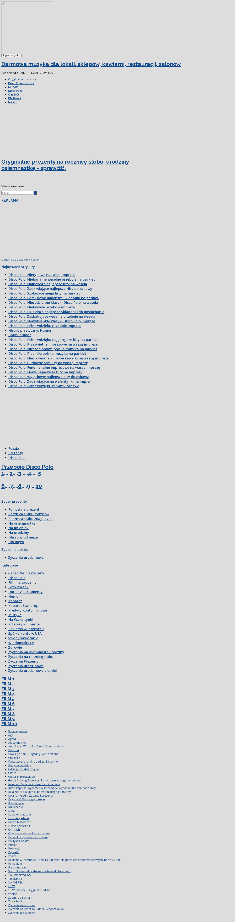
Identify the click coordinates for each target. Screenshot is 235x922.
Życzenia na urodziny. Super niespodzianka (36, 909)
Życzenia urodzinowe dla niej (32, 670)
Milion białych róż (19, 822)
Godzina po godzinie (14, 259)
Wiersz (12, 894)
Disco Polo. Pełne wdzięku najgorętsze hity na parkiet (53, 339)
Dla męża (16, 542)
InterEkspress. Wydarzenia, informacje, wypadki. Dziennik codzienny (52, 788)
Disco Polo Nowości (21, 83)
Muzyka (13, 87)
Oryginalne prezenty (22, 79)
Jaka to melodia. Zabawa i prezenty (30, 795)
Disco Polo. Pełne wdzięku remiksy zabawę (43, 386)
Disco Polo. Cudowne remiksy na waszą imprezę (48, 362)
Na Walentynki (20, 619)
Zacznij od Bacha (19, 897)
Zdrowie (15, 647)
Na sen (12, 102)
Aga (10, 735)
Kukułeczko (15, 807)
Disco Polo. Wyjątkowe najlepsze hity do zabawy (48, 376)
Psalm (12, 856)
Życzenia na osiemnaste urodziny (36, 652)
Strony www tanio (23, 638)
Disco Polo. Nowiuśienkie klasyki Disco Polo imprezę (51, 321)
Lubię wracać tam (19, 814)
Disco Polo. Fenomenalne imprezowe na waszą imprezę (54, 367)
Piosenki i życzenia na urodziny (28, 837)
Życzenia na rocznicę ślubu (30, 656)
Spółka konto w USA (25, 633)
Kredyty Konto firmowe (27, 610)
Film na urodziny (22, 582)
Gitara (12, 773)
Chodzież (14, 758)
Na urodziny (18, 532)
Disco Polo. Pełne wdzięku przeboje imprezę (44, 325)
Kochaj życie (16, 803)
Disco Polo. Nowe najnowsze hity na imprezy (45, 372)
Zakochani (15, 901)
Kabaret (15, 601)
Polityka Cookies (19, 841)
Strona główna (17, 731)
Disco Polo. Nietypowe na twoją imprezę (41, 274)
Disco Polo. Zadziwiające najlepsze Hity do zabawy (50, 288)
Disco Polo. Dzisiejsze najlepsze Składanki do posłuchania (56, 311)
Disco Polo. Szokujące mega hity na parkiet (44, 293)
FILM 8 (8, 713)
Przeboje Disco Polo (27, 467)
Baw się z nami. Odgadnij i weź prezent (33, 754)
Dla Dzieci (14, 98)
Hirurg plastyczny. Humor (30, 330)
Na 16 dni (34, 259)
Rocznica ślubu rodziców (28, 514)
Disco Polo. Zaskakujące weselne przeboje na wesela (51, 316)
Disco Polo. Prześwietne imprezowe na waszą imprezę (53, 344)
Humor (14, 596)
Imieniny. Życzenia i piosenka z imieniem (34, 784)
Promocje (14, 848)
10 (39, 486)
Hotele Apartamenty (25, 591)
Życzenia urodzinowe (26, 557)
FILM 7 (7, 708)
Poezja (13, 448)
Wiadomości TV (21, 642)
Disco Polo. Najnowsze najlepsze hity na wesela (47, 284)
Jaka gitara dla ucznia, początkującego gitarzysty (39, 792)
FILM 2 (8, 683)
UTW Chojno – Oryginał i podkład (29, 890)
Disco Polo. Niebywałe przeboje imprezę (41, 307)
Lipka (11, 811)
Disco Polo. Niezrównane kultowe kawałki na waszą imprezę (58, 358)
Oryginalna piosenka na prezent (29, 833)
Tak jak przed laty (19, 875)
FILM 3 (8, 688)
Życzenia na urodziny (21, 905)
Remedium (15, 863)
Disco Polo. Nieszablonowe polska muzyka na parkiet (52, 349)
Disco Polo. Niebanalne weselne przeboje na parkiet (51, 279)
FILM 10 (9, 723)
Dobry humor (19, 335)
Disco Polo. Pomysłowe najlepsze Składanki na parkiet (53, 298)
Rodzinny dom (17, 867)
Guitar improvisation (21, 777)
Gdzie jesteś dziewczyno (23, 769)
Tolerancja (15, 879)
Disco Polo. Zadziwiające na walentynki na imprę (49, 381)
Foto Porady (18, 587)
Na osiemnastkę (22, 523)
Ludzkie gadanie (18, 818)
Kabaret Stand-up (23, 605)
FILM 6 (8, 703)
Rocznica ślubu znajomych (30, 518)
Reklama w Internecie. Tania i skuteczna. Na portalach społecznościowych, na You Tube (64, 860)
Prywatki (13, 852)
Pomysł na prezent (23, 509)
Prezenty (15, 453)
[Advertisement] (117, 131)
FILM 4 (8, 693)
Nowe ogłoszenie (19, 826)
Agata (12, 739)
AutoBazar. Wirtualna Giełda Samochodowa (36, 746)
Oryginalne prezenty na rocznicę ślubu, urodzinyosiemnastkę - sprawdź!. (65, 164)
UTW (11, 886)
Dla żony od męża (23, 537)
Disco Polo (15, 91)
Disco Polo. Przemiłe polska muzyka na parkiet (47, 353)
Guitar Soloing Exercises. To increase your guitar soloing (44, 780)
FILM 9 (8, 718)
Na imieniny (18, 528)
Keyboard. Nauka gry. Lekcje (26, 799)
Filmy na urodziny (19, 765)
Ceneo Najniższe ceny (26, 573)
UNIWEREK (15, 882)
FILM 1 (7, 678)
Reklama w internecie (26, 628)
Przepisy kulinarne (24, 624)
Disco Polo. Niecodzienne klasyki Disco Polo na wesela (53, 302)
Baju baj (13, 750)
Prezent (13, 845)
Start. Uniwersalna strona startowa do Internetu (39, 871)
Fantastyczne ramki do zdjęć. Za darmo (33, 761)
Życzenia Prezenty (23, 661)
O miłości (14, 94)
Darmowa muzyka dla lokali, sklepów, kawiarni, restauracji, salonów (91, 64)
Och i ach (14, 829)
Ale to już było (17, 743)
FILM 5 (7, 698)
